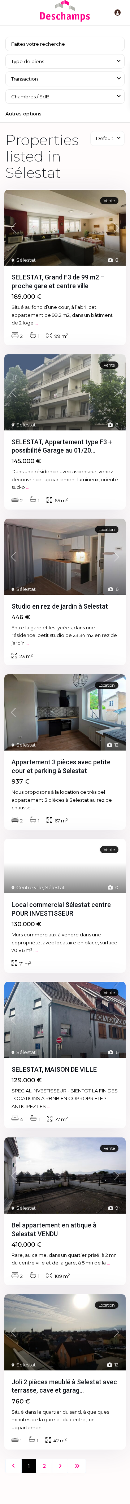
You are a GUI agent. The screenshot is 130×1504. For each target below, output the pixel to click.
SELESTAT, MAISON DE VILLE (54, 1069)
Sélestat (26, 260)
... (36, 323)
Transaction (24, 79)
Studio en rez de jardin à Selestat (60, 606)
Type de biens (27, 61)
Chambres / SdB (30, 96)
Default (104, 138)
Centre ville (29, 887)
